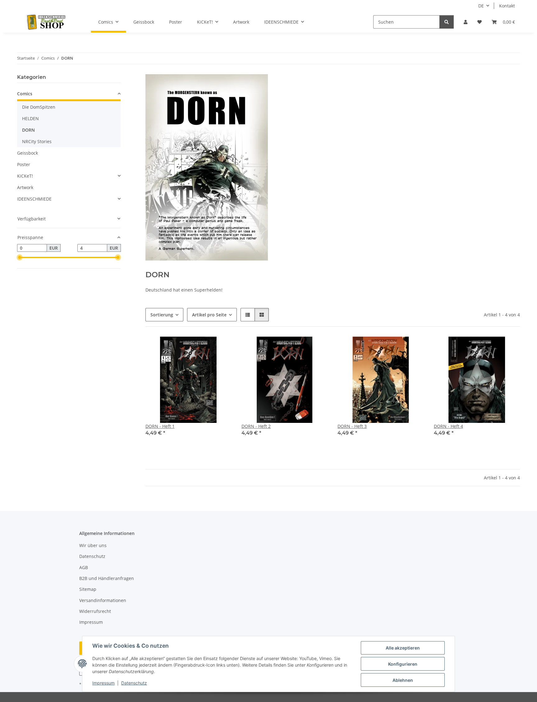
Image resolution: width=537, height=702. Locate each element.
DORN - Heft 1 (160, 426)
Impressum (103, 683)
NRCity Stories (37, 141)
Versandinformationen (102, 600)
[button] (465, 22)
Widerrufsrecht (95, 611)
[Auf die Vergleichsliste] (205, 347)
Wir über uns (93, 545)
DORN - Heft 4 (448, 426)
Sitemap (87, 589)
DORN (28, 130)
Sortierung (161, 315)
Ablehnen (402, 680)
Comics (24, 94)
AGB (83, 567)
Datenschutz (134, 683)
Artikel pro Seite (209, 315)
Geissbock (27, 153)
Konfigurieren (402, 664)
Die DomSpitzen (38, 107)
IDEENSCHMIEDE (34, 199)
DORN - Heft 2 (256, 426)
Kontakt (507, 6)
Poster (23, 164)
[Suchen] (446, 22)
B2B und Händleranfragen (106, 578)
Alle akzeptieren (403, 647)
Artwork (25, 187)
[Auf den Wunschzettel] (221, 347)
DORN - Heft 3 (352, 426)
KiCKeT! (25, 176)
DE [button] (481, 6)
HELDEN (30, 118)
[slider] (19, 257)
